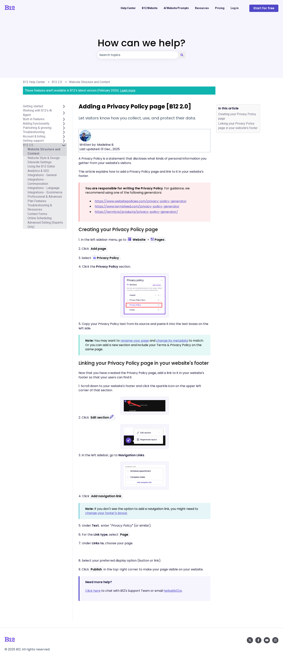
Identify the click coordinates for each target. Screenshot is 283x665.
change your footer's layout (106, 513)
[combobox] (137, 55)
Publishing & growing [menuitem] (37, 128)
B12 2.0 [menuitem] (28, 145)
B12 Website (149, 8)
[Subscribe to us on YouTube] (267, 640)
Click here (92, 590)
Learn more (127, 90)
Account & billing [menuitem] (34, 136)
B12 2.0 (57, 82)
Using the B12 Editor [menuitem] (41, 166)
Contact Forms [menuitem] (37, 214)
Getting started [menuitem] (33, 106)
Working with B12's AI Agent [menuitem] (37, 113)
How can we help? (141, 43)
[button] (64, 113)
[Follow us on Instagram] (275, 640)
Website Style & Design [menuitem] (44, 158)
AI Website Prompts (176, 8)
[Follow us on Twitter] (250, 640)
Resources (202, 8)
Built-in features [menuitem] (33, 119)
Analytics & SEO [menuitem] (38, 171)
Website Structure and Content (89, 82)
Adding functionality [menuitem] (36, 123)
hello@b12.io (173, 590)
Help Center (128, 8)
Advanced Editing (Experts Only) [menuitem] (45, 225)
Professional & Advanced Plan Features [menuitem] (45, 199)
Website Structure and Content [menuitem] (44, 151)
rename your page (135, 340)
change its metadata (172, 340)
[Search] (182, 55)
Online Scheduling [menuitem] (40, 218)
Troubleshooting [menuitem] (34, 132)
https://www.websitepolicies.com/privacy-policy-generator (141, 201)
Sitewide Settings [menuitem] (40, 162)
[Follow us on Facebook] (258, 640)
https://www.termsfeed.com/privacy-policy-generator (137, 206)
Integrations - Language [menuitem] (43, 188)
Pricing (219, 8)
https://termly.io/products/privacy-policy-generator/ (136, 212)
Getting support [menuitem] (33, 140)
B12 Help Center (34, 82)
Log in (235, 8)
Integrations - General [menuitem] (42, 175)
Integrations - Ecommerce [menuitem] (45, 192)
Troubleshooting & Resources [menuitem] (40, 207)
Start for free (263, 8)
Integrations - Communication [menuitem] (38, 182)
